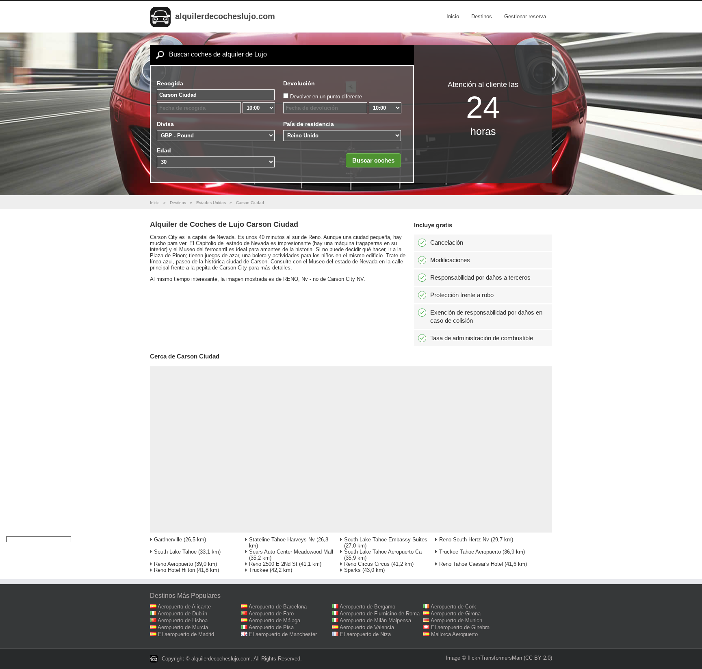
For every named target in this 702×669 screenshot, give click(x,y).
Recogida (170, 83)
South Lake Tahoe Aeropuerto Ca (383, 552)
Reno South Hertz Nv (464, 540)
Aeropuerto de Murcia (183, 627)
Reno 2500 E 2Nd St (273, 564)
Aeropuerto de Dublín (182, 613)
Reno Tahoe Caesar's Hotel (471, 564)
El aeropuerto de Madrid (186, 634)
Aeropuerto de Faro (271, 613)
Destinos (481, 16)
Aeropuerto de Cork (453, 607)
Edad (164, 150)
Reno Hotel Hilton (174, 570)
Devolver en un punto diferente (326, 96)
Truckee (258, 570)
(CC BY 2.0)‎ (538, 658)
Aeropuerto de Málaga (274, 620)
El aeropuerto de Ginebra (460, 627)
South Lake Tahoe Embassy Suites (385, 540)
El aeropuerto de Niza (365, 634)
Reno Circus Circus (367, 564)
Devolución (299, 83)
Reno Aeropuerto (173, 564)
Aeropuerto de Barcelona (278, 607)
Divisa (165, 124)
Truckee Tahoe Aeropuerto (470, 552)
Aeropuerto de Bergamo (367, 607)
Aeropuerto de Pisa (271, 627)
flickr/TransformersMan (495, 658)
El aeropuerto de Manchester (283, 634)
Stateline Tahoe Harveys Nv (282, 540)
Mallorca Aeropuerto (454, 634)
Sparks (352, 570)
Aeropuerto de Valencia (367, 627)
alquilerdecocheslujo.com (225, 16)
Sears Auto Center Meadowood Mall (291, 552)
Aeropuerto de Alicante (184, 607)
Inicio (452, 16)
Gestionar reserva (525, 16)
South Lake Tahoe (175, 552)
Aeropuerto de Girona (456, 613)
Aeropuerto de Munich (456, 620)
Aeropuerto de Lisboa (183, 620)
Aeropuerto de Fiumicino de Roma (380, 613)
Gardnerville (168, 540)
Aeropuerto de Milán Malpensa (375, 620)
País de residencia (308, 124)
